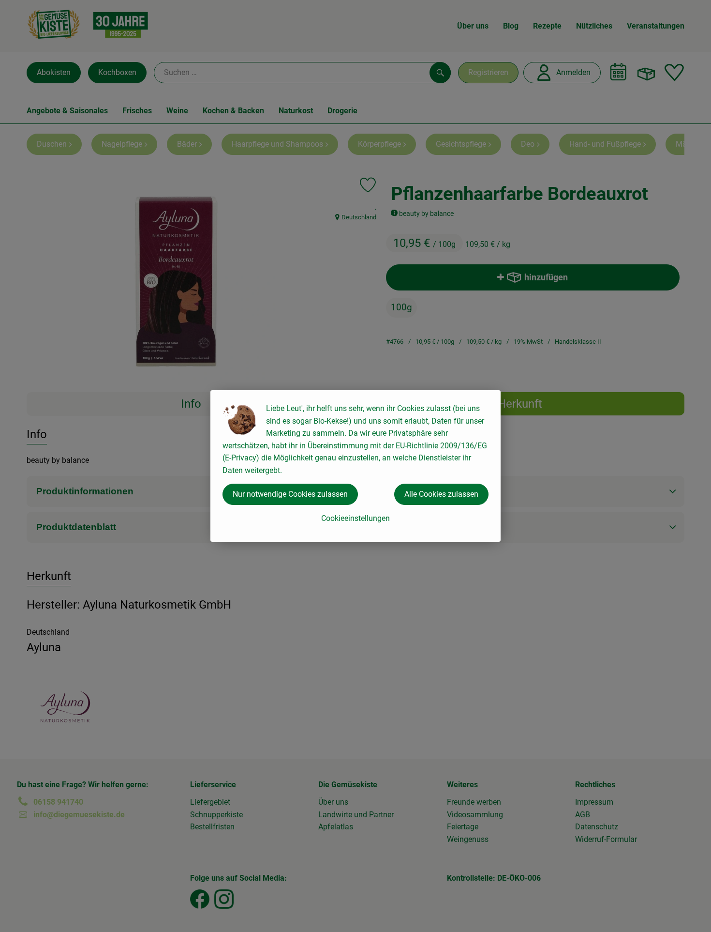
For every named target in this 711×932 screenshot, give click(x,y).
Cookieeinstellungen (355, 518)
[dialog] (355, 466)
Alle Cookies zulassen (441, 494)
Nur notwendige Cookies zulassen (290, 494)
